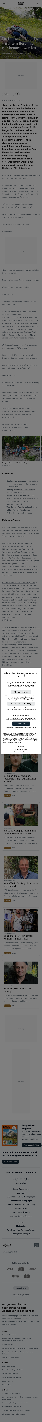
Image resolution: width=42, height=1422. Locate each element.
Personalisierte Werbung (21, 704)
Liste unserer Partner (32, 740)
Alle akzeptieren (21, 692)
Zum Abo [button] (21, 723)
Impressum (21, 746)
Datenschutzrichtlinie (21, 749)
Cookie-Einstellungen (21, 752)
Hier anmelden (31, 727)
